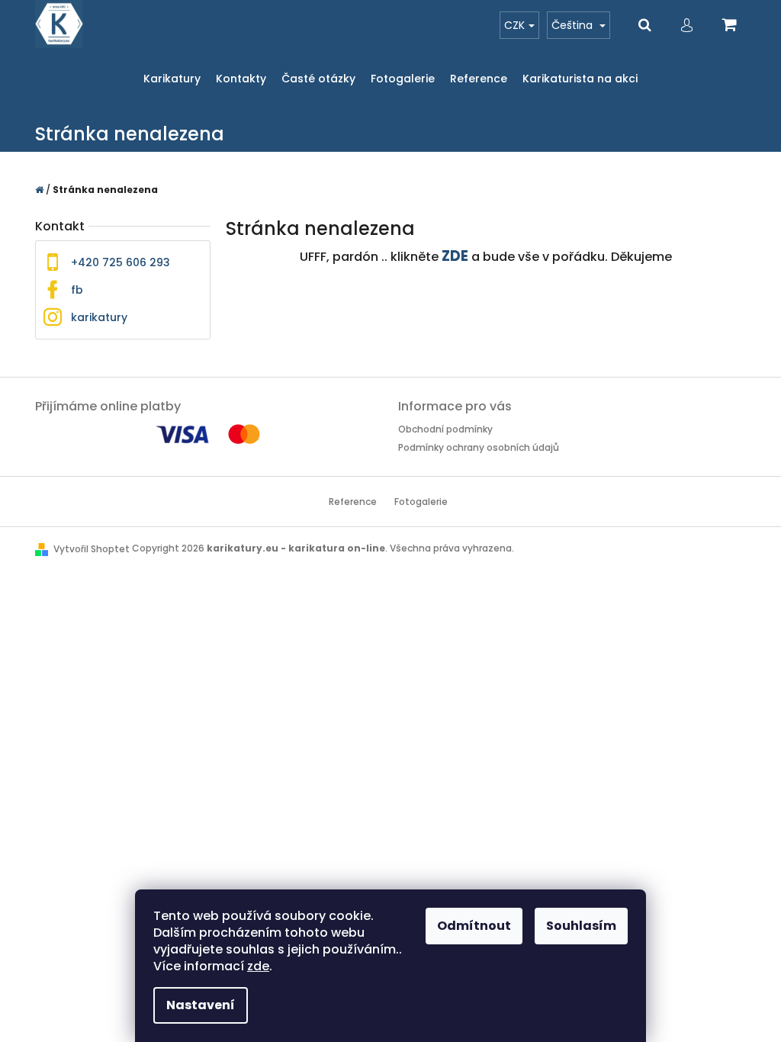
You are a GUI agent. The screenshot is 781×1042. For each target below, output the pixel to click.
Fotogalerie (421, 501)
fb (77, 289)
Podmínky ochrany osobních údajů (478, 447)
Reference (353, 501)
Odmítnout (474, 925)
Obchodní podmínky (445, 429)
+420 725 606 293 (120, 262)
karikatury (99, 317)
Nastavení (200, 1005)
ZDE (455, 256)
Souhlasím (581, 925)
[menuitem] (172, 79)
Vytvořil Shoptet (91, 548)
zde (258, 966)
